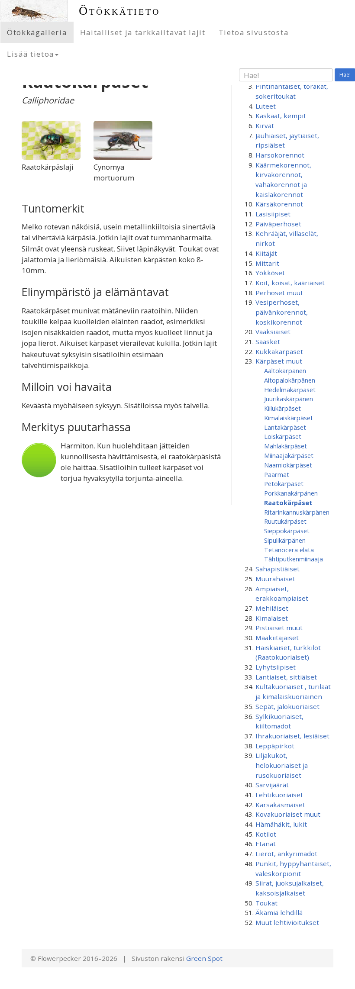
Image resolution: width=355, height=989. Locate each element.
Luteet (265, 106)
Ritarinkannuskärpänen (296, 512)
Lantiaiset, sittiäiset (286, 677)
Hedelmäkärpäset (290, 389)
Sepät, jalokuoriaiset (287, 706)
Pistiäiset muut (279, 627)
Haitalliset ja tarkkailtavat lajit (143, 32)
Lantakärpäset (285, 427)
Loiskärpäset (282, 436)
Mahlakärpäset (285, 445)
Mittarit (267, 263)
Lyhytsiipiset (275, 667)
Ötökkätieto (119, 10)
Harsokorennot (279, 155)
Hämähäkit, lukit (281, 824)
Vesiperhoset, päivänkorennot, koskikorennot (281, 312)
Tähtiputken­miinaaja (293, 558)
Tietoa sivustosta (254, 32)
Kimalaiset (271, 618)
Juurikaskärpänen (288, 398)
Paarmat (276, 474)
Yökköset (270, 272)
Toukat (266, 903)
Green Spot (204, 958)
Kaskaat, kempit (280, 115)
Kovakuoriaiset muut (287, 814)
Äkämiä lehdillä (279, 912)
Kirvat (264, 125)
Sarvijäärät (272, 784)
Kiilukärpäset (282, 408)
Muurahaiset (275, 578)
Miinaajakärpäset (288, 455)
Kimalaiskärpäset (288, 417)
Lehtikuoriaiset (279, 794)
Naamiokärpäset (288, 465)
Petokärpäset (283, 483)
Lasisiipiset (272, 213)
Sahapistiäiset (277, 568)
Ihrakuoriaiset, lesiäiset (292, 735)
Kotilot (265, 834)
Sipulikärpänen (285, 540)
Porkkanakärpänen (291, 493)
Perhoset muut (279, 292)
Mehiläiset (271, 608)
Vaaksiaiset (272, 331)
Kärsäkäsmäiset (280, 804)
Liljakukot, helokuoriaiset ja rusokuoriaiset (281, 765)
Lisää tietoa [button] (30, 54)
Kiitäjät (266, 253)
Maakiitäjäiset (277, 637)
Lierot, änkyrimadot (286, 853)
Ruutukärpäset (285, 521)
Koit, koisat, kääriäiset (290, 282)
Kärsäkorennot (279, 204)
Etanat (265, 843)
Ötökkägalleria (37, 32)
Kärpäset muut (278, 361)
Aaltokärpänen (285, 370)
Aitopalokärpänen (289, 380)
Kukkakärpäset (279, 351)
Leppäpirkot (274, 745)
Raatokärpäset (288, 502)
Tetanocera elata (289, 549)
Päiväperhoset (278, 223)
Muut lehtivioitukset (287, 922)
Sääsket (267, 341)
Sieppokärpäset (287, 530)
